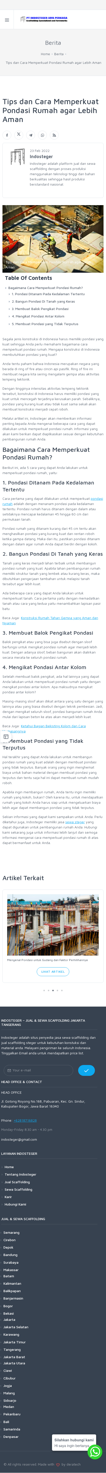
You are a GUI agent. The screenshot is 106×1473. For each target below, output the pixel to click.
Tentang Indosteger (20, 1174)
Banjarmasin (13, 1298)
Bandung (10, 1255)
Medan (8, 1406)
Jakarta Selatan (15, 1327)
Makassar (10, 1270)
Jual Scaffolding (17, 1182)
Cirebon (9, 1240)
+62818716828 (25, 1120)
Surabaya (10, 1262)
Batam (8, 1276)
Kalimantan (12, 1283)
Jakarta (9, 1319)
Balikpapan (12, 1291)
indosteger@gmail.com (19, 1139)
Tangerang (12, 1349)
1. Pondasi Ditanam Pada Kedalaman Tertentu (48, 294)
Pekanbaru (11, 1414)
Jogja (7, 1385)
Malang (9, 1393)
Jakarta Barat (14, 1357)
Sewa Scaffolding (18, 1189)
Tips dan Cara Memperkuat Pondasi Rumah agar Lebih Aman (53, 62)
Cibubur (9, 1378)
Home (45, 54)
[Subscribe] (86, 1070)
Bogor (8, 1306)
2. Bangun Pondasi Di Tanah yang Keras (43, 301)
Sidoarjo (9, 1400)
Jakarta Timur (14, 1342)
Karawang (11, 1334)
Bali (6, 1422)
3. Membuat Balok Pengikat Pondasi (40, 309)
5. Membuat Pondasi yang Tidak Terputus (45, 324)
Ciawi (7, 1370)
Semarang (11, 1232)
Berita (59, 54)
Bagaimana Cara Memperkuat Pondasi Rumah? (45, 288)
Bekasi (8, 1313)
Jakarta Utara (14, 1363)
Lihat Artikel (53, 971)
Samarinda (11, 1429)
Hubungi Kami (15, 1204)
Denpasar (10, 1436)
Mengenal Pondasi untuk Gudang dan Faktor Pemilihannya (47, 960)
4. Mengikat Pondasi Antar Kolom (38, 316)
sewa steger (75, 822)
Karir (8, 1197)
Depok (8, 1247)
